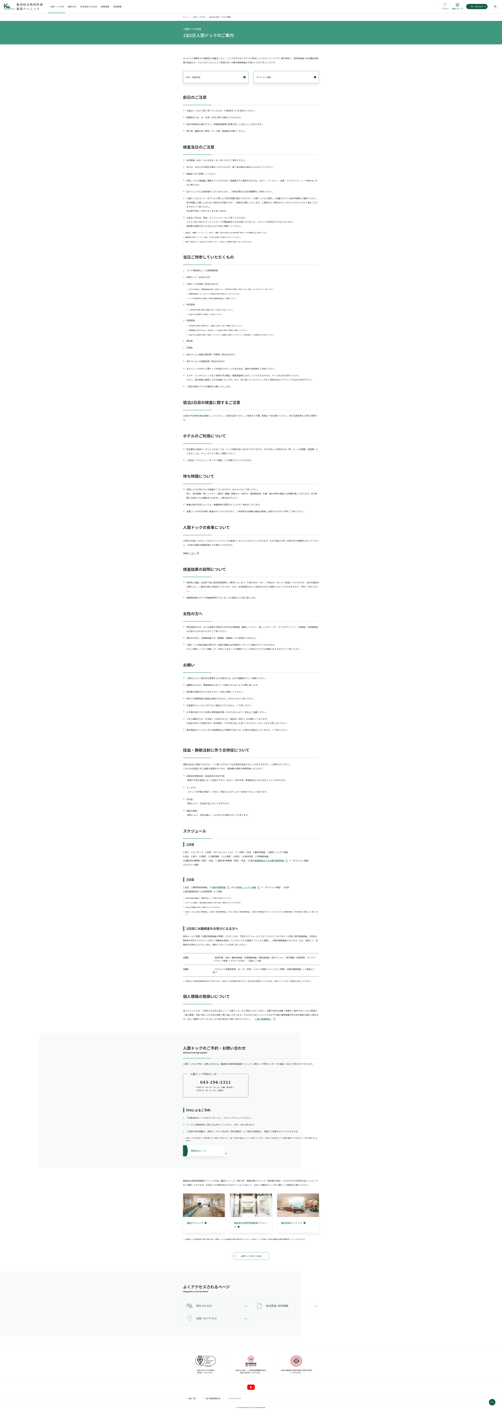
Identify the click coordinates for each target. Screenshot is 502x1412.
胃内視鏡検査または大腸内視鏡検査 (267, 860)
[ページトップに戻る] (492, 1402)
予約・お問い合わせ (476, 6)
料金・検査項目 (193, 77)
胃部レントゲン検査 (246, 887)
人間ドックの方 (198, 17)
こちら (192, 553)
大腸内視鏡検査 (218, 887)
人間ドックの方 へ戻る (251, 1256)
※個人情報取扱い (263, 1019)
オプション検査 (263, 77)
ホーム (186, 17)
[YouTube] (251, 1387)
